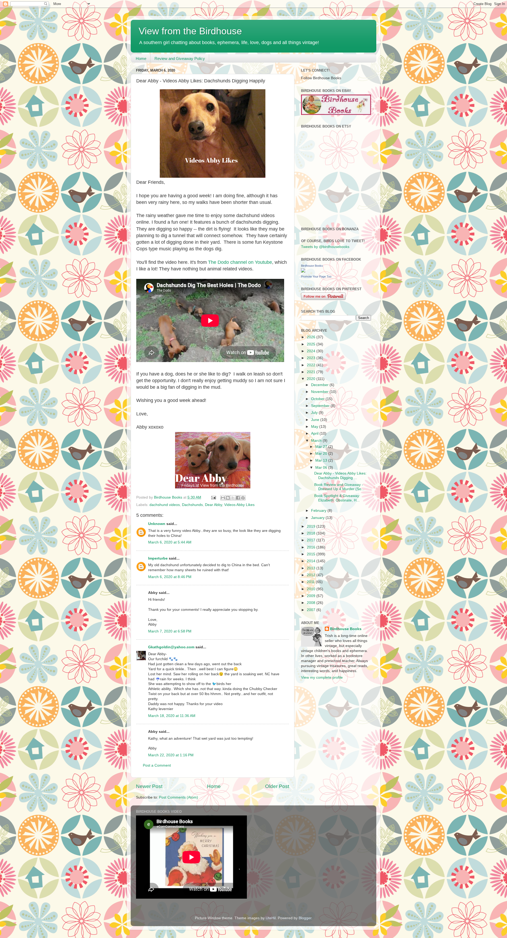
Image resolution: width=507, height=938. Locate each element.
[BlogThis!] (228, 497)
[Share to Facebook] (238, 497)
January (318, 518)
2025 (311, 344)
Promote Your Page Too (316, 276)
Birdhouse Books (312, 265)
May (315, 427)
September (321, 406)
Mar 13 (321, 460)
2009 (311, 596)
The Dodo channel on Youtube (240, 262)
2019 (311, 526)
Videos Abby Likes (239, 505)
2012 (311, 575)
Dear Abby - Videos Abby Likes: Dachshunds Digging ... (340, 475)
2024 (311, 351)
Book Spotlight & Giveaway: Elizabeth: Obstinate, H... (337, 498)
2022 (311, 365)
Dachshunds (192, 505)
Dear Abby (213, 505)
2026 (311, 337)
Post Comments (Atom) (178, 797)
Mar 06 (321, 468)
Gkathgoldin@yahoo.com (171, 647)
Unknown (156, 524)
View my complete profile (322, 677)
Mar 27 (321, 447)
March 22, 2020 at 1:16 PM (171, 755)
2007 (311, 610)
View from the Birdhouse (190, 31)
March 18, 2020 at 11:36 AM (171, 716)
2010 (311, 589)
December (320, 385)
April (315, 433)
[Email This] (223, 497)
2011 (311, 582)
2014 (311, 561)
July (315, 413)
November (320, 392)
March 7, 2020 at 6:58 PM (169, 631)
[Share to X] (233, 497)
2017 (311, 540)
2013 (311, 568)
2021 (311, 372)
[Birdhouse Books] (303, 271)
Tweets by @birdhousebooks (325, 247)
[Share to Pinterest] (243, 497)
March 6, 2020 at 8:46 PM (169, 577)
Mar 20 (321, 454)
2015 (311, 554)
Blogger (305, 918)
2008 (311, 603)
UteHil (271, 918)
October (318, 399)
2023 (311, 358)
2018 (311, 533)
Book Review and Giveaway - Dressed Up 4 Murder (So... (339, 487)
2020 (311, 379)
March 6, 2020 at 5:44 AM (169, 542)
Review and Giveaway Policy (179, 58)
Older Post (277, 786)
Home (141, 58)
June (315, 420)
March (317, 441)
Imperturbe (158, 558)
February (319, 511)
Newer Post (149, 786)
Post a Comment (157, 765)
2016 (311, 547)
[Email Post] (213, 497)
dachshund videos (164, 505)
